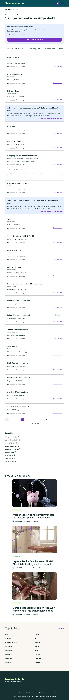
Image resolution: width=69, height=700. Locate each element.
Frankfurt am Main (11, 642)
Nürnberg (37, 658)
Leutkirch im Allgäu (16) (12, 440)
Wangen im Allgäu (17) (12, 437)
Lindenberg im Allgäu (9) (13, 449)
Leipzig (36, 646)
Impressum (56, 692)
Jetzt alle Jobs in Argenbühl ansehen (51, 118)
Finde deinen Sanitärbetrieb (34, 39)
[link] (34, 61)
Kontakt (14, 692)
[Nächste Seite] (62, 419)
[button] (58, 3)
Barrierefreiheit (29, 692)
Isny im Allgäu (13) (11, 443)
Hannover (8, 658)
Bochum (37, 662)
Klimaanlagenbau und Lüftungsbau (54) (56, 49)
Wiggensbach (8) (10, 455)
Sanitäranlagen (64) (34, 49)
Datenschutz (20, 692)
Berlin (7, 634)
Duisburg (8, 662)
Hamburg (37, 634)
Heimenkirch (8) (10, 458)
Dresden (37, 654)
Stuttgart (37, 642)
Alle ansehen (59, 628)
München (8, 638)
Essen (36, 650)
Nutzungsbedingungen (41, 692)
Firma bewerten (57, 66)
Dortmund (8, 650)
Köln (35, 638)
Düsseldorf (8, 646)
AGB (50, 692)
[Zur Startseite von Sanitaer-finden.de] (14, 3)
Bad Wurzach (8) (10, 452)
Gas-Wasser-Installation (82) (16, 49)
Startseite (8, 9)
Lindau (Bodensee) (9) (12, 446)
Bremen (7, 654)
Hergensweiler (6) (11, 461)
